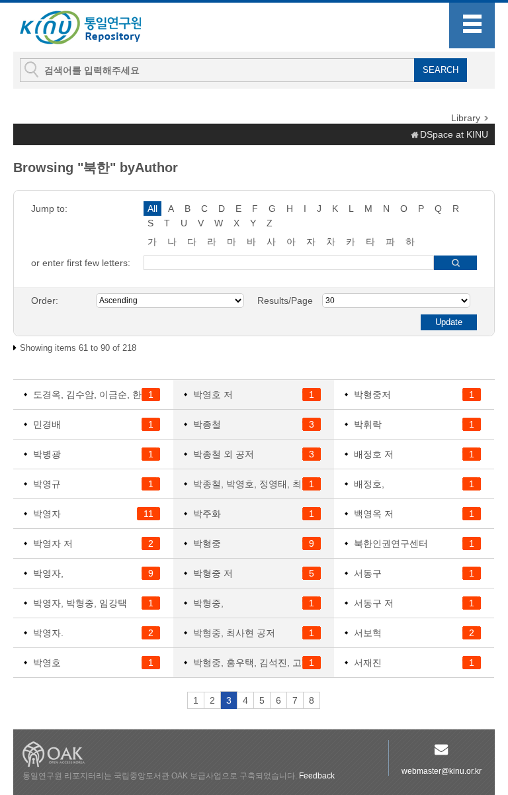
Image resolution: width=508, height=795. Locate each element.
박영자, (48, 573)
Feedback (317, 775)
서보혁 (368, 633)
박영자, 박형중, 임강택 (80, 603)
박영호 (47, 662)
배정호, (369, 484)
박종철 (207, 424)
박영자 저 (53, 543)
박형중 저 (213, 573)
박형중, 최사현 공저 (234, 633)
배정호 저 (374, 454)
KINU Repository (91, 28)
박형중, (208, 603)
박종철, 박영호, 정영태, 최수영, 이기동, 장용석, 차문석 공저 (256, 484)
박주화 (207, 513)
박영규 (47, 484)
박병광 (47, 454)
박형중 (207, 543)
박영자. (48, 633)
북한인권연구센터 (391, 543)
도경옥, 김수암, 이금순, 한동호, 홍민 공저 (96, 394)
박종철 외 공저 (223, 454)
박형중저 (372, 394)
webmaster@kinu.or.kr (442, 771)
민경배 (47, 424)
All (152, 208)
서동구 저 (374, 603)
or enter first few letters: (80, 262)
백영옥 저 (374, 513)
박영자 (47, 513)
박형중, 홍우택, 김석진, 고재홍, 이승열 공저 (256, 662)
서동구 (368, 573)
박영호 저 (213, 394)
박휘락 (368, 424)
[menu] (472, 25)
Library (465, 118)
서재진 (368, 662)
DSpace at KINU (454, 134)
